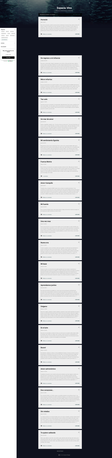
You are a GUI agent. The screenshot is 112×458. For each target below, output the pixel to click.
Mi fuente (44, 204)
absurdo (12, 31)
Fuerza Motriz (46, 162)
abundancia (3, 33)
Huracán (44, 20)
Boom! (43, 348)
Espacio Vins (64, 7)
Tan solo (44, 99)
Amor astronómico (48, 369)
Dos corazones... (47, 390)
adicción (13, 33)
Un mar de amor (47, 119)
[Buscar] (89, 3)
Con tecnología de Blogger (65, 455)
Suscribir (8, 57)
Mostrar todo (76, 14)
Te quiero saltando (48, 433)
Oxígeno (44, 306)
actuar (9, 33)
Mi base (44, 264)
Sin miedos (45, 411)
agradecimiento (4, 37)
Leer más (77, 34)
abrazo (7, 31)
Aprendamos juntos (48, 285)
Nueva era (45, 243)
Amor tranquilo (47, 183)
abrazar (2, 31)
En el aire (44, 328)
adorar (7, 35)
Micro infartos (46, 79)
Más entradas (60, 451)
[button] (79, 19)
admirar (2, 35)
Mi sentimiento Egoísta (50, 140)
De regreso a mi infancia (50, 58)
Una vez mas (46, 221)
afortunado (12, 35)
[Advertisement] (86, 30)
